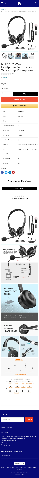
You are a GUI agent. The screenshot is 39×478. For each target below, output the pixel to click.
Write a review (19, 188)
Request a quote (19, 99)
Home (2, 9)
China (18, 463)
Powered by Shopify (19, 474)
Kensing (4, 77)
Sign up (29, 420)
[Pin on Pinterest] (13, 172)
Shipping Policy (32, 467)
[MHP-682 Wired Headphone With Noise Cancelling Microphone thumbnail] (4, 56)
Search (3, 467)
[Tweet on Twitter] (6, 172)
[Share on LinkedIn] (9, 172)
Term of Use (19, 469)
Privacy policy (23, 467)
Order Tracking (10, 467)
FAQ (17, 467)
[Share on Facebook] (2, 172)
